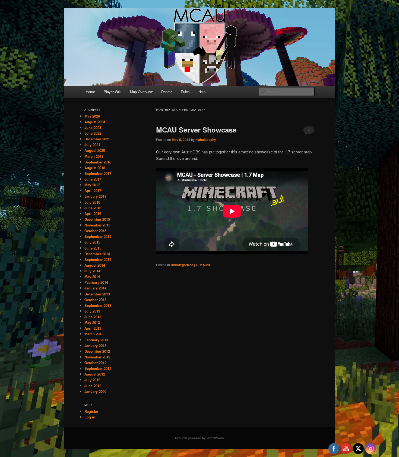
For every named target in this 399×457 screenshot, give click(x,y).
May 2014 (92, 276)
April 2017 (92, 190)
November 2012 (97, 357)
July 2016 (92, 202)
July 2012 (92, 379)
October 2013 (95, 299)
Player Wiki (113, 91)
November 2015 (97, 225)
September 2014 (97, 259)
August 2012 (94, 374)
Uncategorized (182, 264)
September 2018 (97, 162)
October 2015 (95, 230)
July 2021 (92, 144)
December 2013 (97, 294)
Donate (166, 91)
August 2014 (94, 265)
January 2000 (95, 391)
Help (201, 91)
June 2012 (92, 385)
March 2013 (93, 333)
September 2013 (97, 305)
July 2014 (92, 270)
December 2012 (97, 351)
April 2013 (92, 328)
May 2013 (92, 322)
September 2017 (97, 173)
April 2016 (92, 213)
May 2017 (92, 184)
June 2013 (92, 316)
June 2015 (92, 248)
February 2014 (96, 282)
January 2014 (95, 288)
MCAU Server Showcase (196, 130)
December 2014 (97, 253)
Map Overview (141, 91)
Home (90, 91)
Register (91, 411)
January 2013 (95, 345)
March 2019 (93, 156)
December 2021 (97, 138)
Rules (185, 91)
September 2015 (97, 236)
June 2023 (92, 127)
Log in (89, 417)
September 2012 (97, 368)
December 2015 (97, 219)
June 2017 (92, 179)
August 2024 (94, 121)
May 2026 (92, 116)
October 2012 (95, 362)
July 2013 (92, 311)
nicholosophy (205, 139)
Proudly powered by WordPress (199, 438)
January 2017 (95, 196)
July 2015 (92, 242)
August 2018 (94, 167)
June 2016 (92, 207)
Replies (203, 264)
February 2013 (96, 339)
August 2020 (94, 150)
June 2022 (92, 133)
